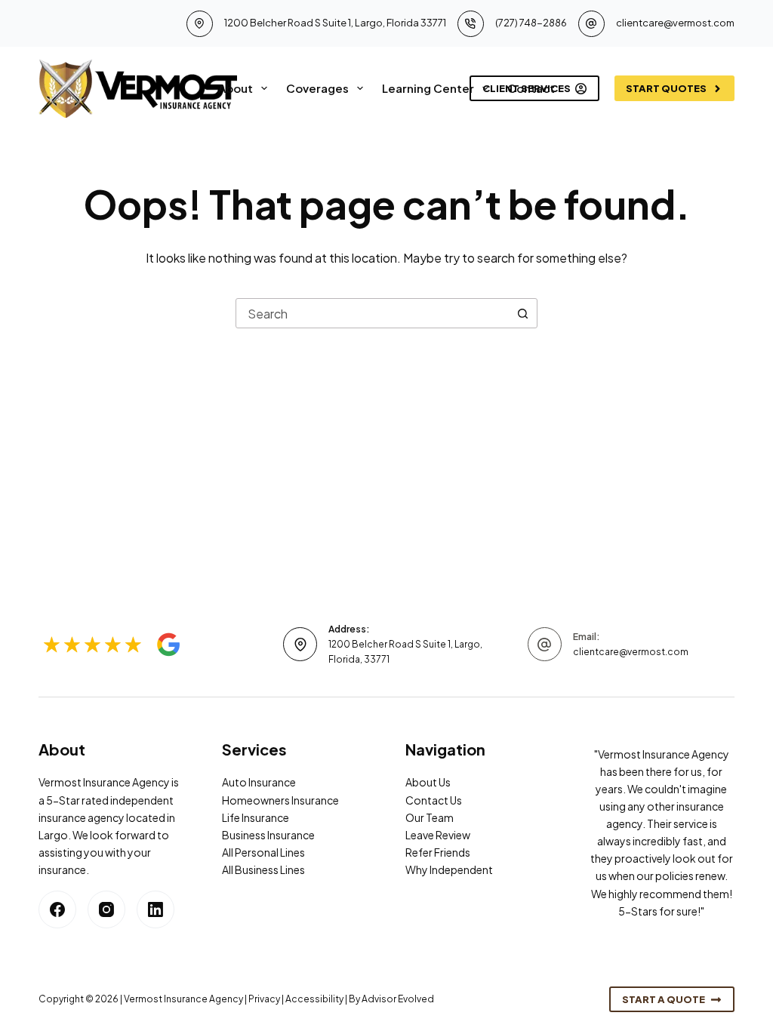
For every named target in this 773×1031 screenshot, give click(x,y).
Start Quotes (666, 88)
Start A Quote (663, 999)
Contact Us (433, 800)
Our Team (429, 817)
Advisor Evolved (398, 999)
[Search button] (522, 313)
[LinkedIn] (155, 909)
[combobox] (372, 313)
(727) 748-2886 (531, 23)
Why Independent (449, 869)
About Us (428, 782)
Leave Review (437, 835)
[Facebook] (57, 909)
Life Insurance (255, 817)
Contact (531, 88)
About (235, 88)
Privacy (264, 999)
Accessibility (314, 999)
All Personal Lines (263, 852)
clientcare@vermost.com (675, 23)
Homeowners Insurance (280, 800)
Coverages (317, 88)
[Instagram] (106, 909)
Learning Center (428, 88)
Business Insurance (268, 835)
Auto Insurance (259, 782)
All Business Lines (263, 869)
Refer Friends (437, 852)
